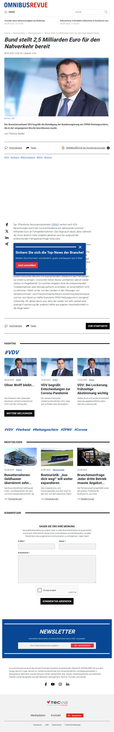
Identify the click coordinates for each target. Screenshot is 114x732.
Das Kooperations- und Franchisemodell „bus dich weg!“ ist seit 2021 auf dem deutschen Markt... (57, 491)
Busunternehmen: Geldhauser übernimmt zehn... (18, 479)
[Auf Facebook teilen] (7, 225)
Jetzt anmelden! (27, 265)
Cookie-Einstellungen (73, 725)
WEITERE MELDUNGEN (19, 413)
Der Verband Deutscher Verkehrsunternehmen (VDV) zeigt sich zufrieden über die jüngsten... (55, 401)
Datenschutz (56, 725)
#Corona (80, 430)
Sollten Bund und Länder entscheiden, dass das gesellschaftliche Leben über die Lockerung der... (93, 401)
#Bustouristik (58, 470)
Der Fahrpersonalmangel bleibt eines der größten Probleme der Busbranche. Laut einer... (93, 491)
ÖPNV (55, 224)
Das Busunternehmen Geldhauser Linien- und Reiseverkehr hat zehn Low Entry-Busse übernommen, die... (19, 491)
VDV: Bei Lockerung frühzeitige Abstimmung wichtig (92, 389)
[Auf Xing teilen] (6, 244)
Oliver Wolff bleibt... (19, 385)
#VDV (11, 352)
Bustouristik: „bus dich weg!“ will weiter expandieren (57, 479)
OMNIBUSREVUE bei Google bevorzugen (85, 148)
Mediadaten (38, 715)
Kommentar (23, 553)
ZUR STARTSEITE (97, 326)
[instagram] (60, 684)
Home (7, 33)
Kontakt (56, 715)
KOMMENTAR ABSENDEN (57, 601)
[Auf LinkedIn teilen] (6, 237)
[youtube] (52, 684)
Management (34, 33)
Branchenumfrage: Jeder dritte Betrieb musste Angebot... (91, 479)
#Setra (19, 470)
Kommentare (15, 148)
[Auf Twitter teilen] (6, 231)
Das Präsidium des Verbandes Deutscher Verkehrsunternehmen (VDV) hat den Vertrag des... (18, 401)
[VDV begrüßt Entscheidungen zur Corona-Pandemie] (57, 367)
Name (61, 541)
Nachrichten (19, 33)
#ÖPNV (66, 430)
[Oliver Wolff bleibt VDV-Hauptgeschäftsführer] (20, 367)
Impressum (37, 725)
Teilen (33, 148)
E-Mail (21, 541)
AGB (47, 725)
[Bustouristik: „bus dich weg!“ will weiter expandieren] (57, 457)
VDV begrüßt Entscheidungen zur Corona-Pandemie (55, 389)
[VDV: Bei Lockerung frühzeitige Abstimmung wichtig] (93, 367)
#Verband (22, 430)
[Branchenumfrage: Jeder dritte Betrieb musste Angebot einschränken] (93, 457)
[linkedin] (67, 684)
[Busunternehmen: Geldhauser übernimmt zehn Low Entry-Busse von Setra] (20, 457)
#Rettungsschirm (45, 430)
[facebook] (46, 684)
